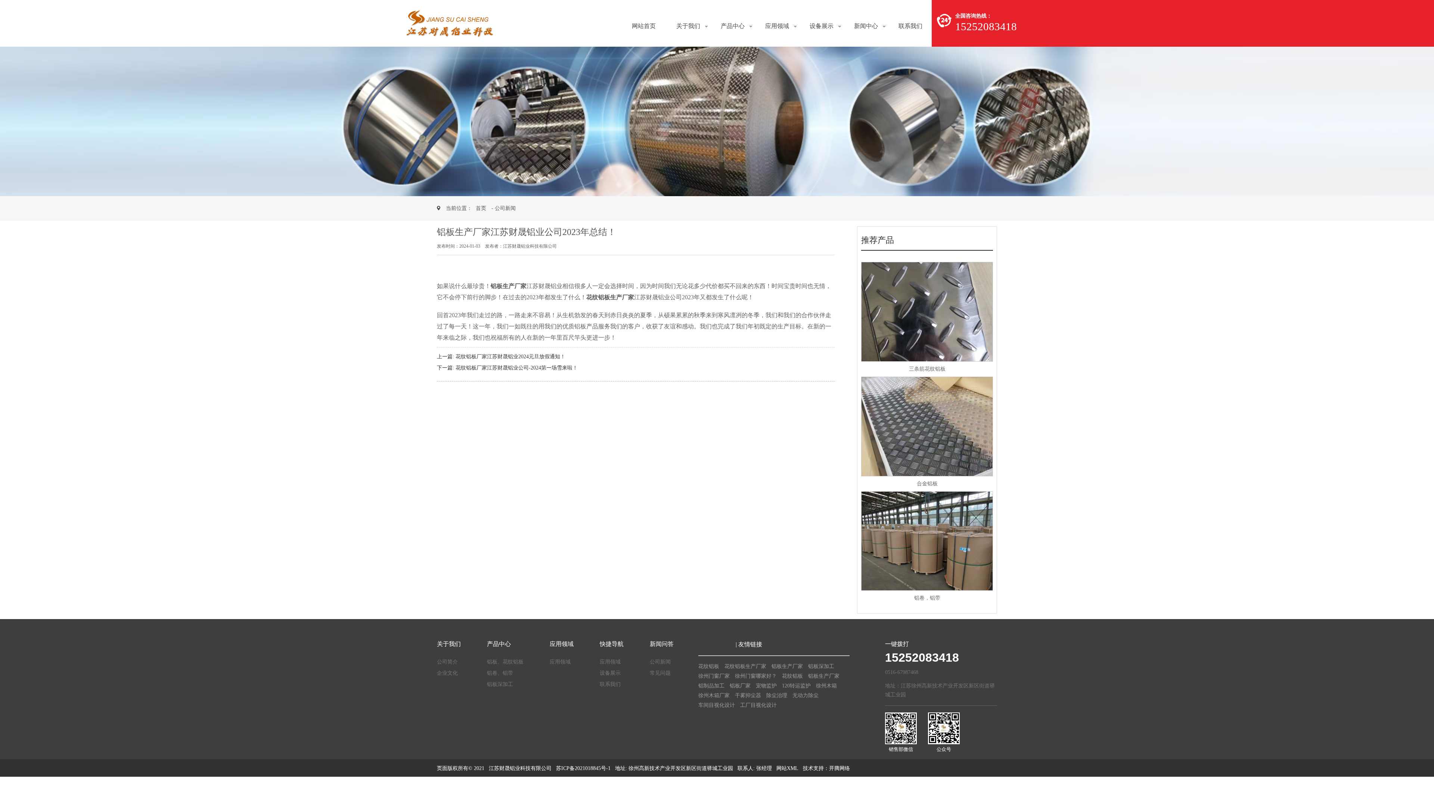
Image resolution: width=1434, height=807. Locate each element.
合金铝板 (927, 483)
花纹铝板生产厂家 (745, 666)
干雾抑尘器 (748, 695)
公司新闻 (660, 662)
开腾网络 (839, 768)
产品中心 (733, 26)
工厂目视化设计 (758, 705)
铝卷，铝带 (927, 598)
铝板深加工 (500, 684)
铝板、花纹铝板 (505, 662)
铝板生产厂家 (787, 666)
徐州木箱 (826, 686)
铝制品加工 (711, 686)
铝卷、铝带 (500, 673)
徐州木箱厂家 (714, 695)
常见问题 (660, 673)
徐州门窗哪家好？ (756, 676)
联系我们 (910, 26)
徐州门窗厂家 (714, 676)
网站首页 (644, 26)
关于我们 (688, 26)
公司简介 (447, 662)
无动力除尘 (805, 695)
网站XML (787, 768)
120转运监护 (796, 686)
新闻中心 (866, 26)
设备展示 (822, 26)
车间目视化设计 (716, 705)
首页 (481, 208)
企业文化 (447, 673)
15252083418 (922, 657)
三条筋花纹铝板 (927, 369)
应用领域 (777, 26)
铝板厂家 (740, 686)
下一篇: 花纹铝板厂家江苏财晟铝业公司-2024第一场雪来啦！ (507, 368)
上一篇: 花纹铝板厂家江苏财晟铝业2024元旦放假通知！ (501, 356)
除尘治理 (776, 695)
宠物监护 (766, 686)
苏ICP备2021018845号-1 (583, 768)
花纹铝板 (708, 666)
